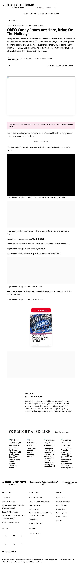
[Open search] (55, 8)
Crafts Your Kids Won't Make (39, 502)
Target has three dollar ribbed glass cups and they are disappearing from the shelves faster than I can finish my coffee (67, 459)
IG (6, 536)
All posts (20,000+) (35, 523)
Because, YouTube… (9, 502)
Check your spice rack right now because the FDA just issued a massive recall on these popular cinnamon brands (15, 459)
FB (14, 544)
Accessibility (75, 568)
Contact (59, 520)
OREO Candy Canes (24, 147)
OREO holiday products (62, 133)
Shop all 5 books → (35, 533)
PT (22, 536)
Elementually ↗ (61, 517)
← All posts (11, 20)
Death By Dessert (35, 505)
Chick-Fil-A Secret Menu (10, 522)
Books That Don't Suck (10, 512)
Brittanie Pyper (34, 396)
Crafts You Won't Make (37, 498)
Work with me (61, 509)
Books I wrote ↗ (61, 505)
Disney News (33, 519)
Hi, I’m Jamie (60, 498)
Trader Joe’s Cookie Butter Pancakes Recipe (31, 453)
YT (6, 544)
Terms (48, 568)
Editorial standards (63, 502)
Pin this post (41, 311)
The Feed (39, 7)
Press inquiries (61, 513)
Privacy (41, 568)
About (48, 7)
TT (14, 536)
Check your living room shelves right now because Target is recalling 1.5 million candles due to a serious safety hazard (49, 457)
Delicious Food (34, 509)
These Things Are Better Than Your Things (25, 25)
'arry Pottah (6, 498)
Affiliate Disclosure (60, 569)
